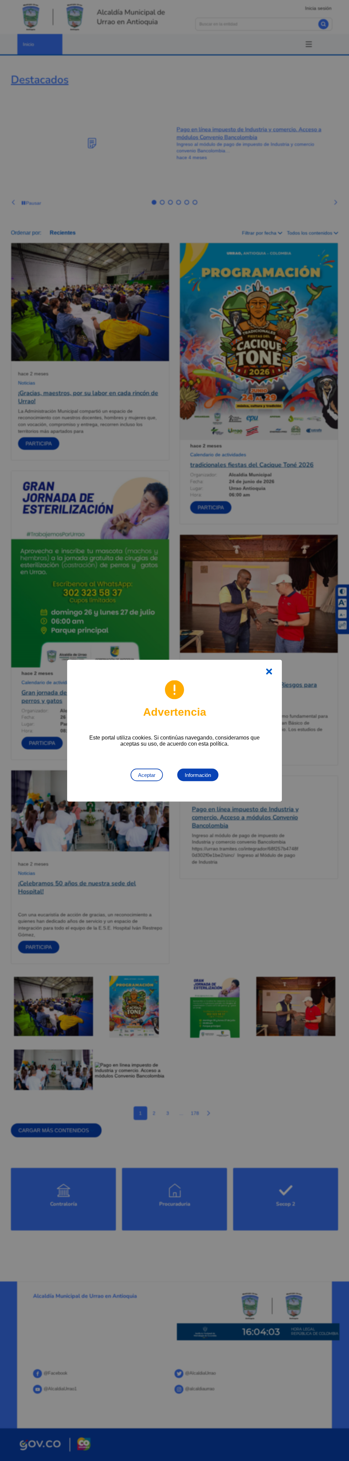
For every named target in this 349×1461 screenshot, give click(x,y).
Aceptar (146, 775)
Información (198, 775)
